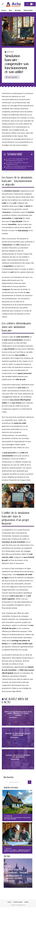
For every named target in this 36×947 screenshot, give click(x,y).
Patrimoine (9, 816)
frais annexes (23, 230)
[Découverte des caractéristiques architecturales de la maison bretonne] (17, 802)
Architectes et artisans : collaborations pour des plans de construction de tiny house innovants (17, 850)
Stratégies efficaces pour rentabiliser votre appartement (18, 756)
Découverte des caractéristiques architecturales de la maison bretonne (17, 818)
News (9, 866)
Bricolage (8, 848)
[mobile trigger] (3, 4)
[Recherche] (27, 4)
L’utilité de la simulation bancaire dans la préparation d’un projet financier (19, 167)
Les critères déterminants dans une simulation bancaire (17, 163)
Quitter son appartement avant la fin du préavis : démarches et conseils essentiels (18, 713)
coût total (18, 218)
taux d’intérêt (17, 221)
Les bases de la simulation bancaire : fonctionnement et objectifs (17, 159)
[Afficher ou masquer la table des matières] (27, 154)
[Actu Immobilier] (13, 4)
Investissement (13, 77)
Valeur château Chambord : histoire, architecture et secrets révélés (17, 874)
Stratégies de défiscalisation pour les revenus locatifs (18, 734)
